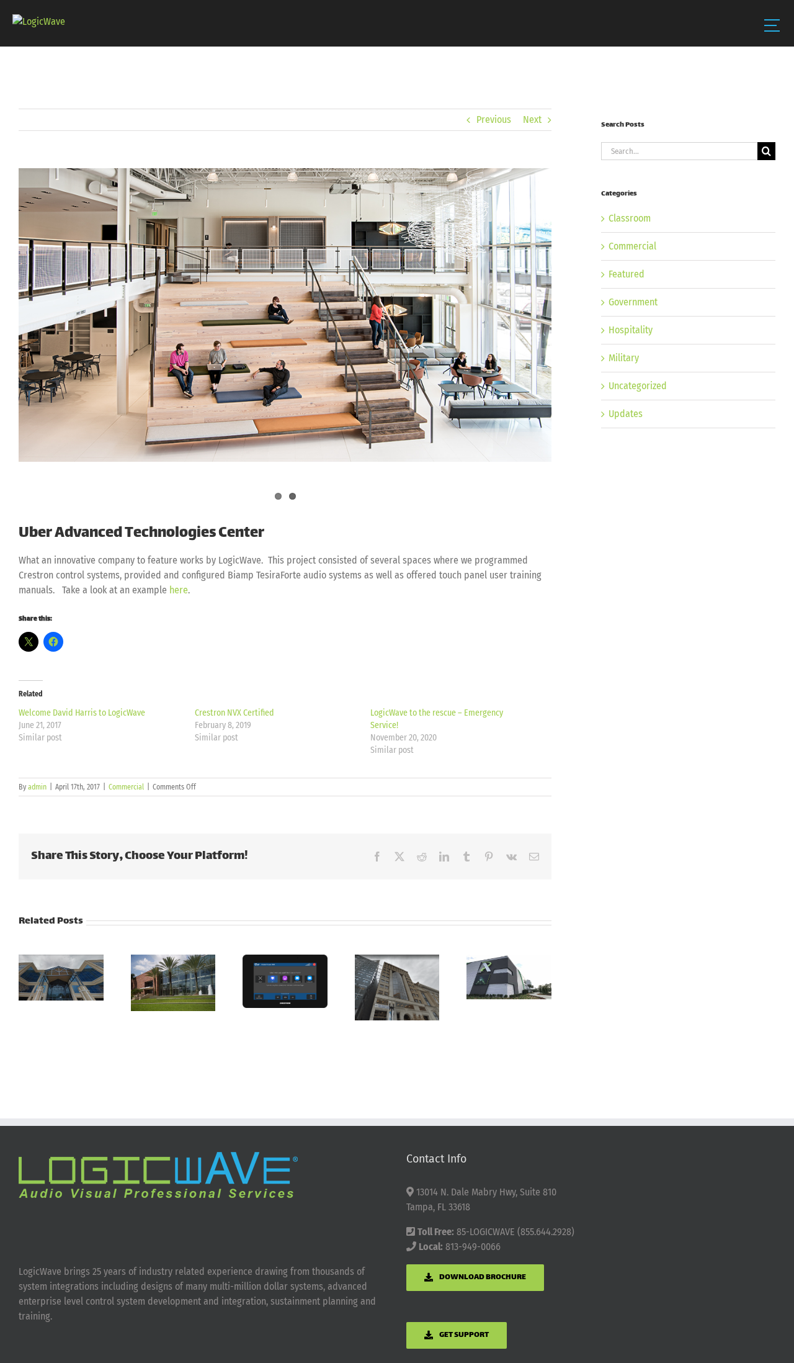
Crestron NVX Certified (234, 713)
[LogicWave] (38, 21)
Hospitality (631, 330)
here (178, 590)
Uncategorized (638, 386)
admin (37, 787)
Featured (627, 274)
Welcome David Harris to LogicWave (82, 713)
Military (624, 358)
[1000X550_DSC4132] (285, 315)
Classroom (630, 218)
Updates (626, 414)
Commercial (126, 787)
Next (532, 119)
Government (633, 302)
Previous (493, 119)
